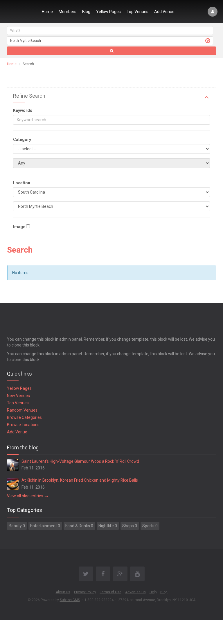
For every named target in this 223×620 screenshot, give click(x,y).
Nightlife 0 (107, 525)
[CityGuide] (21, 11)
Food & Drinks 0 (79, 525)
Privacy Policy (85, 592)
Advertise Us (135, 592)
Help (153, 592)
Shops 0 (129, 525)
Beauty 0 (17, 525)
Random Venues (22, 410)
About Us (63, 592)
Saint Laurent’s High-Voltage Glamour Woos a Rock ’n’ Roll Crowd (80, 461)
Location (21, 183)
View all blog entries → (27, 496)
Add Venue (164, 11)
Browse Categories (24, 417)
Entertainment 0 (45, 525)
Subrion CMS (70, 600)
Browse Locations (23, 424)
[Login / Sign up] (212, 11)
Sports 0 (150, 525)
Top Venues (137, 11)
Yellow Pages (108, 11)
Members (67, 11)
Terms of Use (110, 592)
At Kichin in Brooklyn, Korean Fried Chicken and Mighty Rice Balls (79, 480)
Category (22, 139)
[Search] (111, 51)
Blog (86, 11)
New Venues (18, 395)
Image (19, 226)
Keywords (22, 110)
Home (47, 11)
